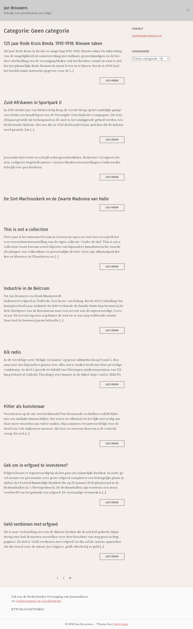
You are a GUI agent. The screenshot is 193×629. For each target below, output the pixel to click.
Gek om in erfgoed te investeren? (36, 465)
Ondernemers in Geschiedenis (38, 601)
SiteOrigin (121, 624)
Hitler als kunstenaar (24, 406)
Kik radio (12, 352)
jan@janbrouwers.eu (147, 35)
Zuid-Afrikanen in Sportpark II (33, 102)
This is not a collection (26, 229)
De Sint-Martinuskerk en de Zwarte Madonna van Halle (56, 198)
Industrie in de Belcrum (27, 288)
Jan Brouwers (16, 7)
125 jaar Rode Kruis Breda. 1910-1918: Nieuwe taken (53, 43)
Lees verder (112, 80)
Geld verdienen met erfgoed (31, 524)
